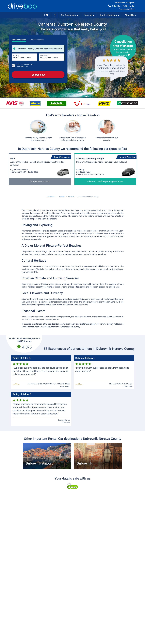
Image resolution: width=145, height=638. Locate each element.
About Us (129, 15)
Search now (38, 74)
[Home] (22, 6)
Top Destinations (108, 15)
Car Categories (68, 15)
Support (88, 15)
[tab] (18, 39)
